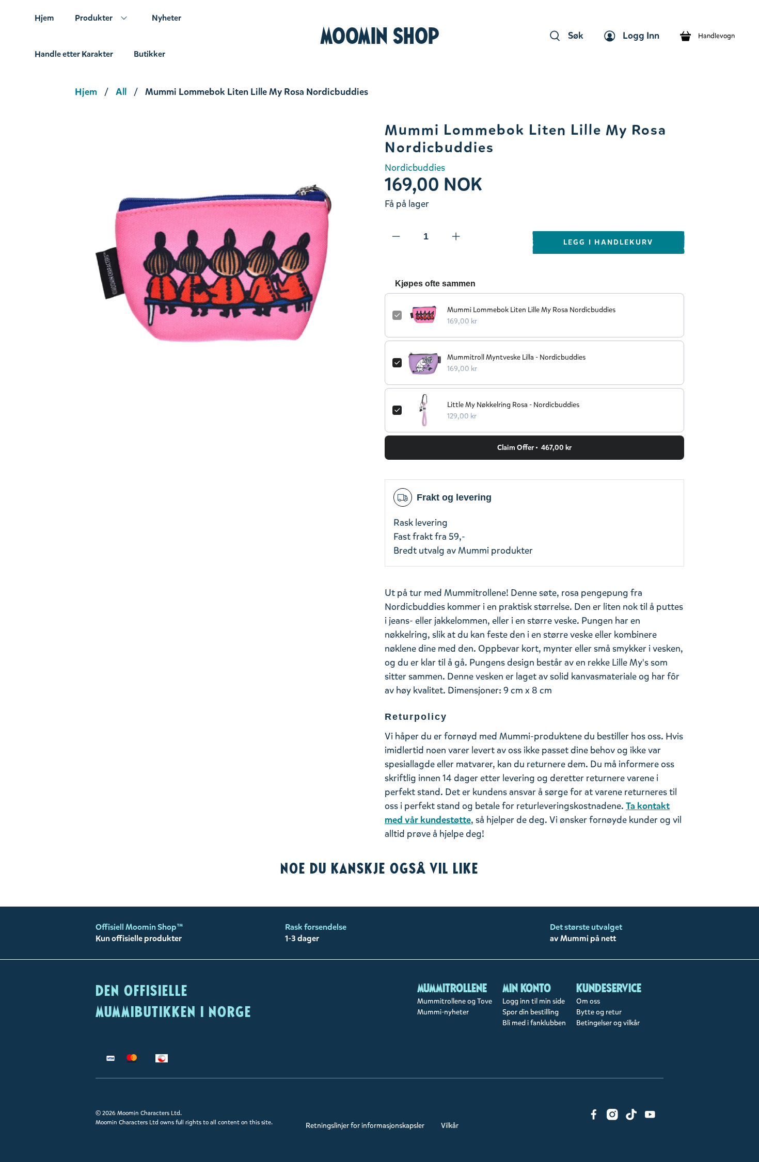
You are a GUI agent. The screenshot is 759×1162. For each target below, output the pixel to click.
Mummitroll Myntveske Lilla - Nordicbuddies (516, 357)
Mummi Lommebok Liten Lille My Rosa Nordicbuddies (531, 310)
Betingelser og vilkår (608, 1023)
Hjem (44, 17)
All (121, 91)
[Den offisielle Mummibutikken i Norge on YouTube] (650, 1118)
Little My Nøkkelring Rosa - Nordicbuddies (513, 405)
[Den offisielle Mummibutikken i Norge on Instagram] (612, 1118)
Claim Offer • (534, 448)
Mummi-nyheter (443, 1012)
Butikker (149, 54)
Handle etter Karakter (74, 54)
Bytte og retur (599, 1012)
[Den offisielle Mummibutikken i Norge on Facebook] (593, 1118)
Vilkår (449, 1126)
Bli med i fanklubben (534, 1023)
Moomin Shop (379, 36)
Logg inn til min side (533, 1001)
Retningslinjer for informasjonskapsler (365, 1126)
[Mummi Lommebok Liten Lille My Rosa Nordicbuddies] (224, 271)
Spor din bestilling (530, 1012)
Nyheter (166, 17)
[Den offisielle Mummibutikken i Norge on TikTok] (631, 1118)
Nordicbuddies (415, 168)
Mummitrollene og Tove (454, 1001)
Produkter (94, 17)
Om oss (588, 1001)
